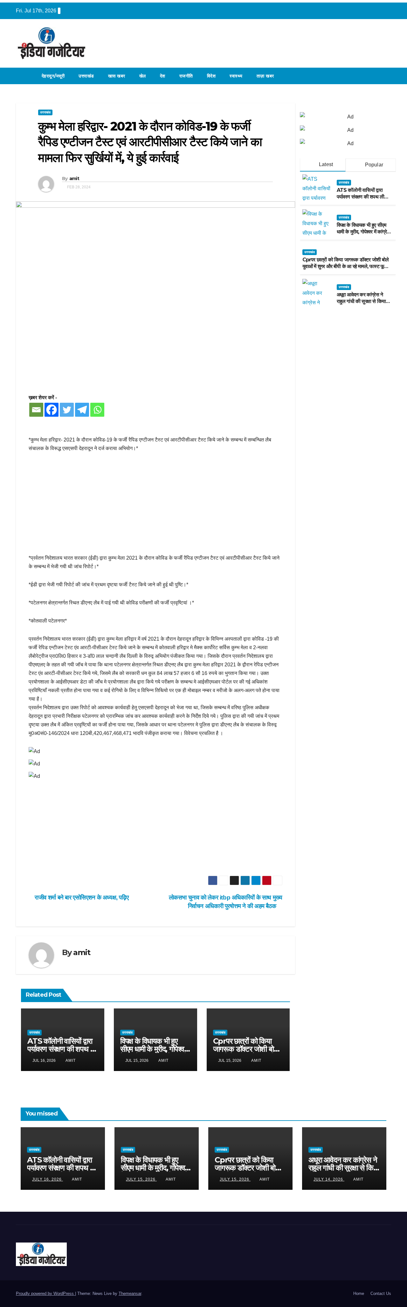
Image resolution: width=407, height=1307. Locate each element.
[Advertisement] (155, 506)
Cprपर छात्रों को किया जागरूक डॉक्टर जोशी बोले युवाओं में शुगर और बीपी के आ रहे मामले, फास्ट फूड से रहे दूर (345, 266)
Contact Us (380, 1293)
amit (74, 178)
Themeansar (130, 1293)
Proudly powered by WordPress (45, 1293)
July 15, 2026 (141, 1179)
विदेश (211, 76)
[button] (387, 75)
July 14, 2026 (329, 1179)
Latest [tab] (325, 164)
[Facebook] (52, 410)
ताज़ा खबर (265, 76)
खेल (142, 76)
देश (162, 76)
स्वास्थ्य (236, 76)
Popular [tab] (373, 164)
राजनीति (186, 76)
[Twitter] (67, 410)
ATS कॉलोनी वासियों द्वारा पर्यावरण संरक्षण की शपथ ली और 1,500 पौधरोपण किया (61, 1048)
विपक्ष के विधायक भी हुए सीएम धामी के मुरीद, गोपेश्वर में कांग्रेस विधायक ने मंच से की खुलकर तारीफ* (363, 234)
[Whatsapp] (97, 410)
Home (358, 1293)
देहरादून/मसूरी (53, 76)
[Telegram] (82, 410)
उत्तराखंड (86, 76)
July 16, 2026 (47, 1179)
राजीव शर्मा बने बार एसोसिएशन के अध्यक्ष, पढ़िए (80, 897)
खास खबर (116, 76)
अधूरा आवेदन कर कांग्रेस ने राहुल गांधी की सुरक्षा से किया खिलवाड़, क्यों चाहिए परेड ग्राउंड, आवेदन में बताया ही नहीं (363, 304)
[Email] (36, 410)
